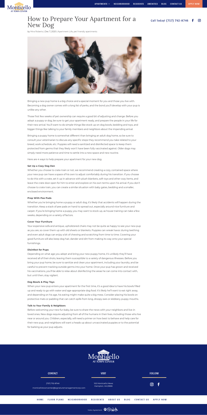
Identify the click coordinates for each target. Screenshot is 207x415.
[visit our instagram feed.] (199, 20)
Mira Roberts (36, 31)
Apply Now (194, 3)
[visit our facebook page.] (192, 20)
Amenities (152, 4)
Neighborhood (122, 4)
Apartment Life (65, 31)
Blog (164, 4)
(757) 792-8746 (177, 20)
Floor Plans (56, 399)
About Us (114, 399)
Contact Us (176, 4)
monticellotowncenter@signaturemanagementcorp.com (59, 388)
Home (40, 399)
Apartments (101, 4)
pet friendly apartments (85, 31)
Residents (138, 4)
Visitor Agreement (95, 410)
